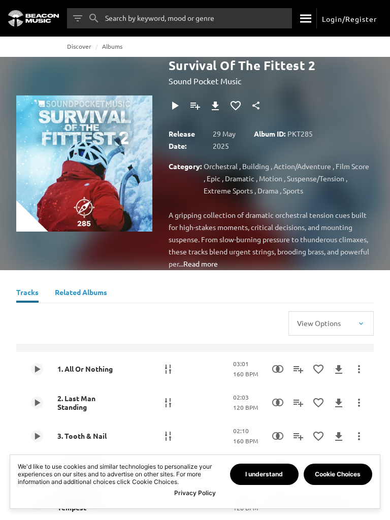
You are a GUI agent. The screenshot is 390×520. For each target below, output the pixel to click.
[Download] (215, 106)
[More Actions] (359, 369)
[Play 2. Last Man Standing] (37, 403)
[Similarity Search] (278, 369)
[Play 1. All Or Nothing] (37, 369)
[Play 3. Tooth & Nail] (37, 436)
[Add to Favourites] (236, 106)
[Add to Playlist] (195, 106)
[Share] (256, 106)
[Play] (175, 106)
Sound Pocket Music (205, 81)
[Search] (304, 18)
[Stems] (168, 369)
